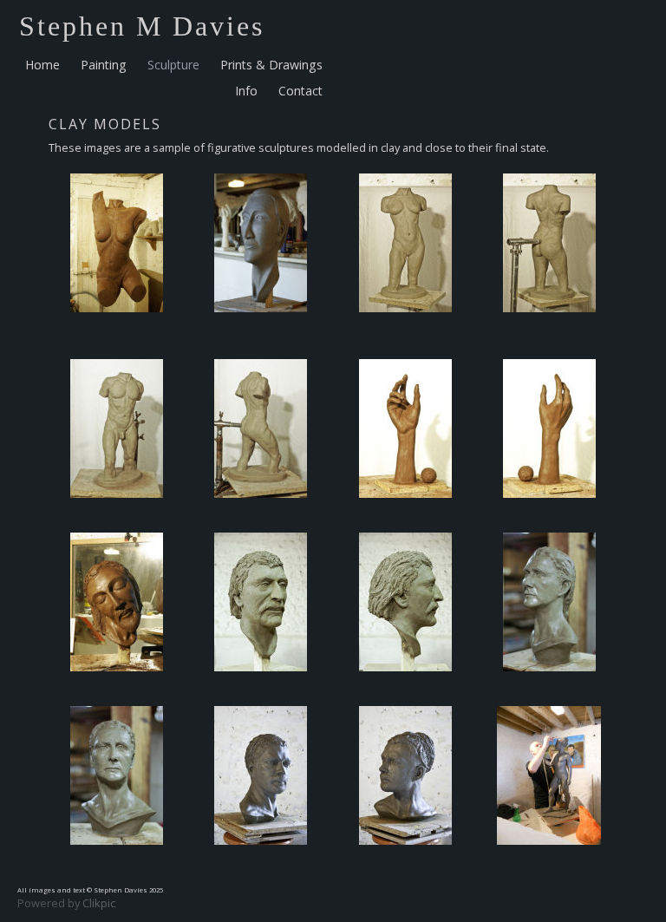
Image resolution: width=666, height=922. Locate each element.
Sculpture (173, 64)
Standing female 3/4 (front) (405, 331)
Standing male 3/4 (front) (116, 511)
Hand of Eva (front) (405, 511)
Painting (104, 64)
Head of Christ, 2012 (117, 684)
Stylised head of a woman (261, 325)
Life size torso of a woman (116, 325)
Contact (300, 90)
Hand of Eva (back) (549, 511)
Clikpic (98, 903)
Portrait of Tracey (549, 684)
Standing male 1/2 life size (549, 858)
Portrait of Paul (261, 684)
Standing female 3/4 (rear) (549, 325)
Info (246, 90)
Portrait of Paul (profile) (405, 684)
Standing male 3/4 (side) (260, 511)
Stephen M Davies (141, 26)
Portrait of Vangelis (260, 858)
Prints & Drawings (271, 64)
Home (42, 64)
